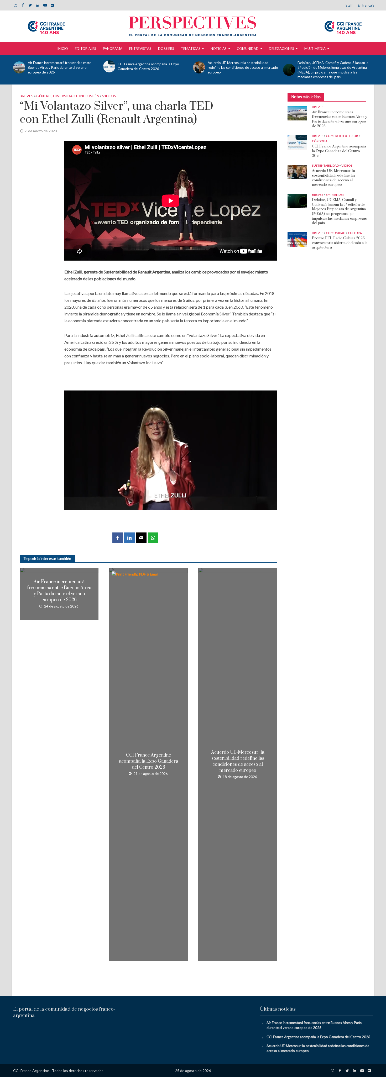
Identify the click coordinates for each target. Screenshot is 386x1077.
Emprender (335, 195)
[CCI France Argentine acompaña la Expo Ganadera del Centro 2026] (109, 66)
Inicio (62, 48)
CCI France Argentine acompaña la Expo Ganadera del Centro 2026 (148, 66)
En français (366, 5)
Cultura (355, 233)
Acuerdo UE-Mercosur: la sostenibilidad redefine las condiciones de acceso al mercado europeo (243, 67)
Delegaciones (281, 48)
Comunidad (248, 48)
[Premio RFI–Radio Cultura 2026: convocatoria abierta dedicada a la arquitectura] (297, 239)
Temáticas (190, 48)
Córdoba (319, 141)
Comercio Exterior (342, 136)
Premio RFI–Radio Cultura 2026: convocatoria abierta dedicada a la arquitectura (339, 243)
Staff (349, 5)
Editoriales (85, 48)
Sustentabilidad (325, 165)
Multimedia (315, 48)
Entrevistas (140, 48)
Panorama (112, 48)
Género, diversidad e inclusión (67, 96)
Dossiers (166, 48)
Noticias (219, 48)
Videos (109, 96)
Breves (26, 96)
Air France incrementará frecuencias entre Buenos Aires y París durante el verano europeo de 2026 (59, 67)
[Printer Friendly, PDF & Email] (136, 574)
